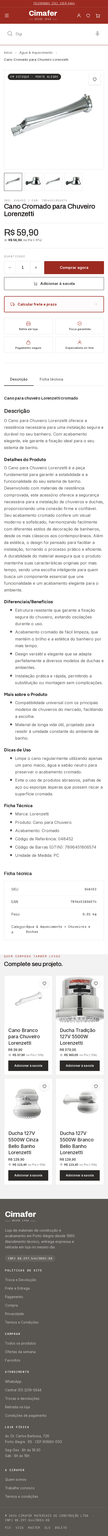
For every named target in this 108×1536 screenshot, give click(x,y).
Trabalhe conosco (20, 1488)
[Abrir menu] (7, 15)
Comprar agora (74, 267)
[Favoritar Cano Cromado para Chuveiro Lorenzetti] (94, 79)
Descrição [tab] (19, 379)
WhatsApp (13, 1382)
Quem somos (15, 1480)
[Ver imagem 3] (53, 182)
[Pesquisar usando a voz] (97, 34)
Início (8, 52)
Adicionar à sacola (57, 283)
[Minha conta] (78, 15)
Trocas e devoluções (22, 1399)
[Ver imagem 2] (33, 182)
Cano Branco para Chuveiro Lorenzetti (24, 1036)
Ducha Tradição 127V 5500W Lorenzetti (77, 1036)
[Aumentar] (35, 267)
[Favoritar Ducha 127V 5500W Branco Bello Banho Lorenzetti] (96, 1086)
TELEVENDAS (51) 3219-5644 (54, 3)
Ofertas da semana (20, 1352)
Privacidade (14, 1314)
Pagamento (14, 1297)
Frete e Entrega (17, 1288)
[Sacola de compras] (97, 15)
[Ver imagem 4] (73, 182)
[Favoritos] (88, 15)
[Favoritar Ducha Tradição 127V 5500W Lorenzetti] (96, 983)
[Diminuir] (9, 267)
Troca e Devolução (20, 1280)
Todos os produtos (20, 1343)
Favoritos (12, 1360)
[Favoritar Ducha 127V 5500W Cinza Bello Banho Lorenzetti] (44, 1086)
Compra (11, 1305)
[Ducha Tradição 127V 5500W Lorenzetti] (80, 999)
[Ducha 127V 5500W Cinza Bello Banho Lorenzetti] (28, 1102)
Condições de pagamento (26, 1416)
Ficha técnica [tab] (51, 379)
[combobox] (54, 34)
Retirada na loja (17, 1407)
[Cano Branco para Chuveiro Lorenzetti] (28, 999)
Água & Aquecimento (36, 52)
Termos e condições (21, 1497)
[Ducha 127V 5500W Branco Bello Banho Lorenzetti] (80, 1102)
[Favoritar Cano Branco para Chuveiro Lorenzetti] (44, 983)
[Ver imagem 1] (13, 182)
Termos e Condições (22, 1322)
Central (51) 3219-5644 (23, 1390)
